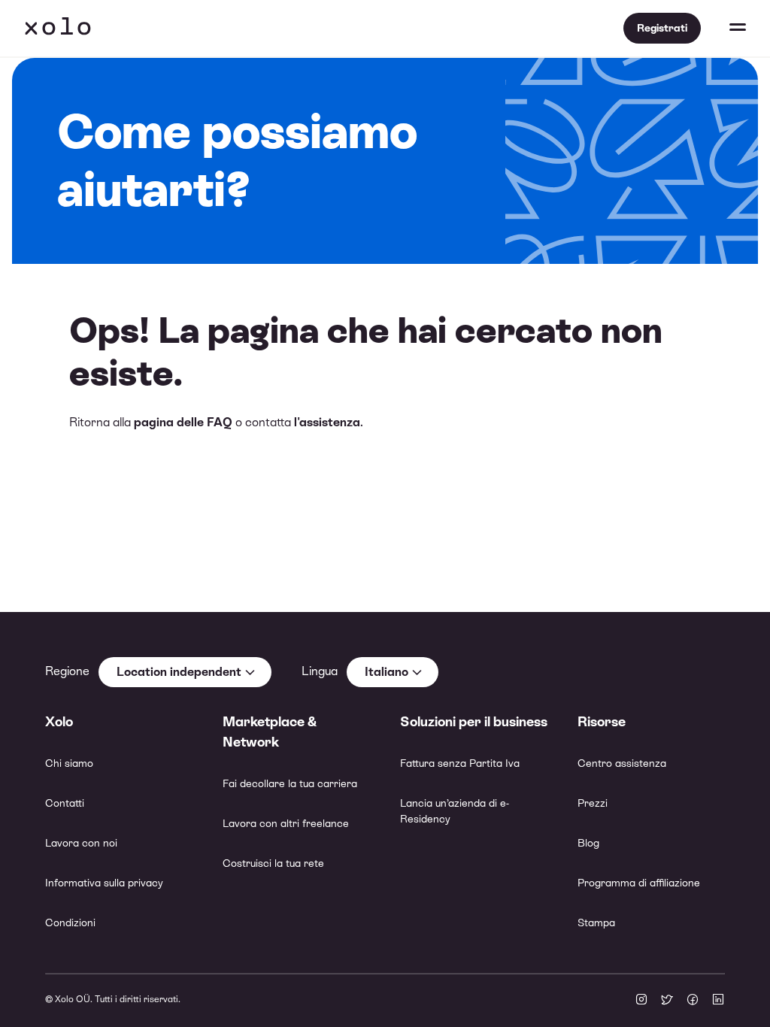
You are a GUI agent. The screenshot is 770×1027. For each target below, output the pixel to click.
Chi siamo (69, 763)
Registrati (662, 28)
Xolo (58, 29)
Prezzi (593, 803)
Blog (588, 843)
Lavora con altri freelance (286, 823)
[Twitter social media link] (667, 1000)
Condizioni (70, 922)
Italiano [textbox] (386, 672)
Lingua (320, 671)
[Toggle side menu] (723, 28)
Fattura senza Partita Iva (460, 763)
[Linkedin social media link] (718, 1000)
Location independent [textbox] (179, 672)
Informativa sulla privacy (104, 883)
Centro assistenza (622, 763)
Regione (67, 671)
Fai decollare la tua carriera (290, 783)
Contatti (64, 803)
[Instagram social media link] (641, 1000)
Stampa (596, 922)
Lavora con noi (81, 843)
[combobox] (185, 672)
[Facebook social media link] (692, 1000)
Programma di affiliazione (639, 883)
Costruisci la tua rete (273, 863)
